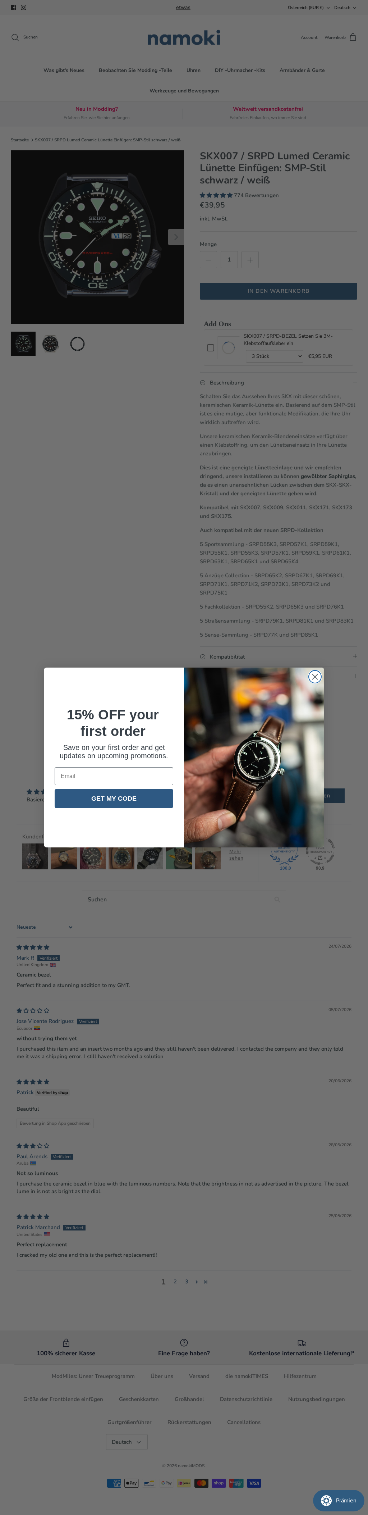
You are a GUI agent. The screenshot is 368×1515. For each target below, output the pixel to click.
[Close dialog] (315, 676)
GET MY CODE (114, 798)
